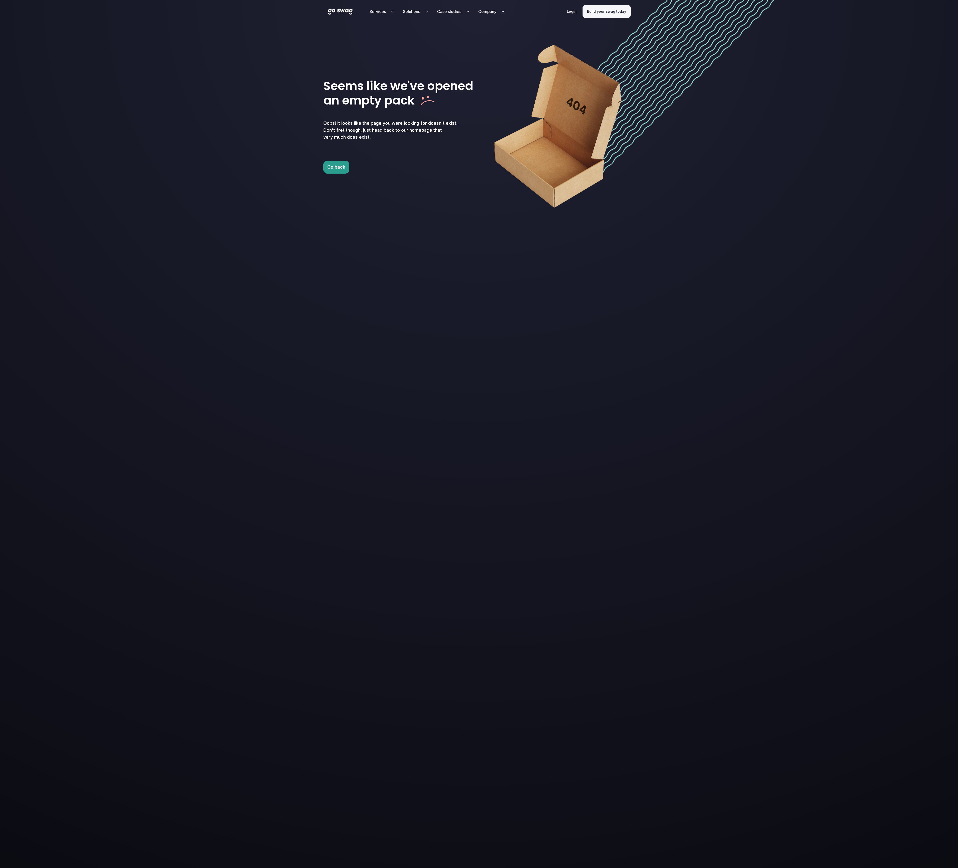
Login (572, 11)
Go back (336, 167)
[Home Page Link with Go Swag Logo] (340, 11)
